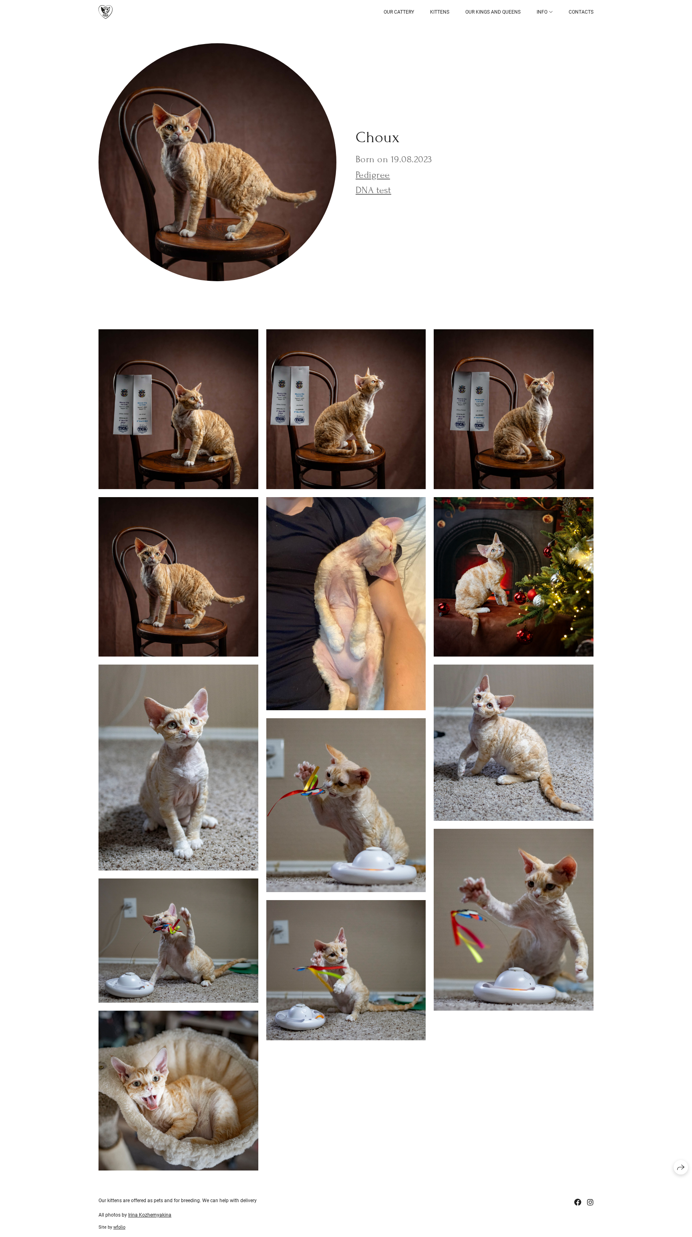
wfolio (119, 1227)
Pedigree (373, 174)
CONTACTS (581, 12)
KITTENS (439, 12)
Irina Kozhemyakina (149, 1215)
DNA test (373, 190)
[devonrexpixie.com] (106, 12)
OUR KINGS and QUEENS (493, 12)
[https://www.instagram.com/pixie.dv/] (590, 1202)
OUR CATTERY (399, 12)
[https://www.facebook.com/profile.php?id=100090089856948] (577, 1202)
